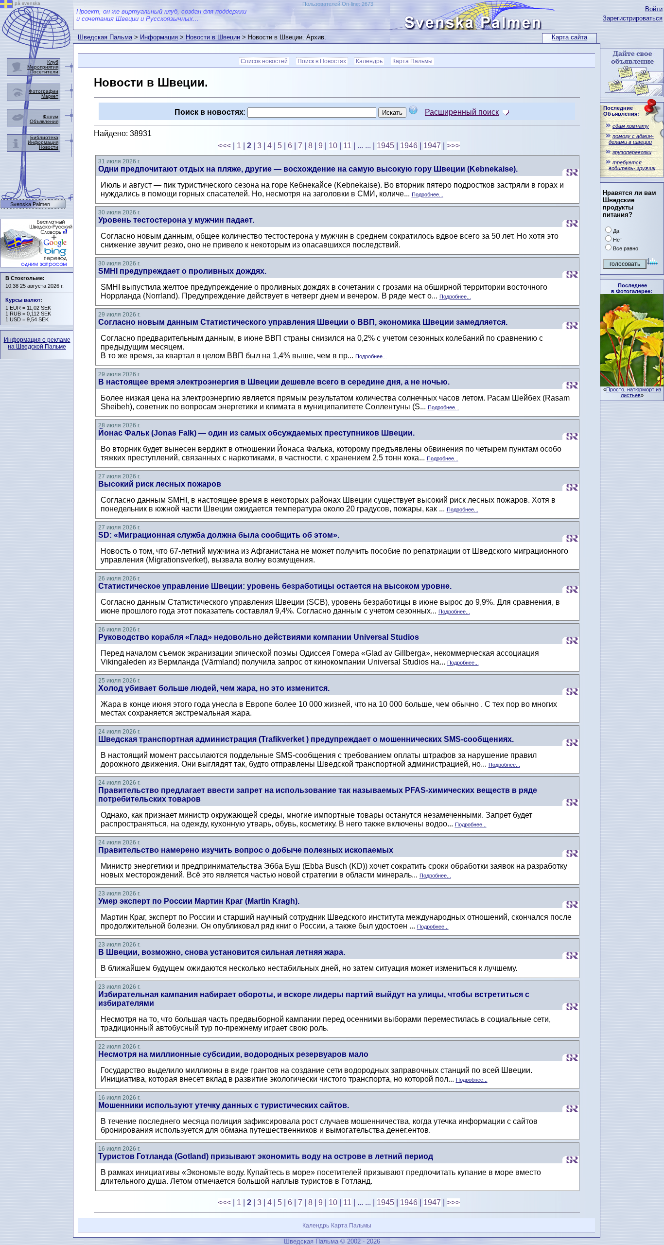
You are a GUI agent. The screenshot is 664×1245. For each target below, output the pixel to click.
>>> (453, 145)
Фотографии (43, 91)
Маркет (49, 96)
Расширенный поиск (462, 112)
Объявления (44, 121)
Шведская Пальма (105, 37)
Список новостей (264, 61)
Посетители (44, 71)
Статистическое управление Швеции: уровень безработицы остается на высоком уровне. (275, 586)
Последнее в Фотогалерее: (631, 288)
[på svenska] (6, 5)
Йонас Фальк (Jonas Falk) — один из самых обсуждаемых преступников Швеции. (256, 433)
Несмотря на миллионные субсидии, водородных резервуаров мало (233, 1054)
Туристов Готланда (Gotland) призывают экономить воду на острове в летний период (265, 1156)
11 (347, 145)
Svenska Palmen (30, 204)
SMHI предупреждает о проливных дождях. (182, 271)
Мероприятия (42, 67)
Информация (159, 37)
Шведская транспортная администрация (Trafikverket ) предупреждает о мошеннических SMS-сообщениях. (306, 739)
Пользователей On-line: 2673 (337, 4)
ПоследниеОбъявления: (621, 111)
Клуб (52, 62)
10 (333, 145)
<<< (224, 145)
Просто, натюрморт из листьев (633, 392)
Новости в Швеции (213, 37)
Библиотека (44, 137)
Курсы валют (22, 300)
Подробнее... (427, 194)
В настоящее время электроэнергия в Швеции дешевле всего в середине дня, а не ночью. (274, 382)
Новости (48, 147)
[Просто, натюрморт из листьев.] (632, 384)
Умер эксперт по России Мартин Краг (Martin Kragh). (198, 901)
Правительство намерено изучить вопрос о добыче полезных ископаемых (245, 850)
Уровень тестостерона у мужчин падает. (176, 220)
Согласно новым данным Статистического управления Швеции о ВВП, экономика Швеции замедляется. (302, 322)
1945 (385, 145)
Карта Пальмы (412, 61)
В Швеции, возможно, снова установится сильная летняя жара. (221, 952)
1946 (409, 145)
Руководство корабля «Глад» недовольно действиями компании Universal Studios (258, 637)
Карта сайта (569, 37)
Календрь (369, 61)
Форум (50, 116)
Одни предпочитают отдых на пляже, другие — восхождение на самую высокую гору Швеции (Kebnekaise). (308, 169)
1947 (432, 145)
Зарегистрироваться (633, 18)
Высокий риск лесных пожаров (159, 484)
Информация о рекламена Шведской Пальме (37, 343)
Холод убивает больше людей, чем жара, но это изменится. (214, 688)
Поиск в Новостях (321, 61)
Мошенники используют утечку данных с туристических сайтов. (223, 1105)
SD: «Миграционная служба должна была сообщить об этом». (218, 535)
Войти (654, 9)
